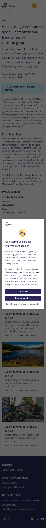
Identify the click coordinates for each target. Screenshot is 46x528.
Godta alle (23, 291)
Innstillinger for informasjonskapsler (23, 304)
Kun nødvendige (23, 298)
